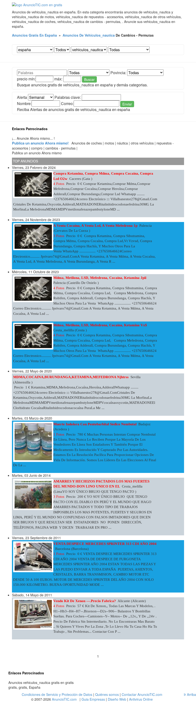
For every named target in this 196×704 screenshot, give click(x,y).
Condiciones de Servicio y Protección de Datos (57, 694)
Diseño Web (117, 699)
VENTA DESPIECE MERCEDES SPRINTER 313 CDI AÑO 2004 (105, 544)
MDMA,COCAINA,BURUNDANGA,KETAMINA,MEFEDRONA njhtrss (71, 377)
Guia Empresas (93, 699)
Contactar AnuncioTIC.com (142, 694)
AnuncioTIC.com (64, 699)
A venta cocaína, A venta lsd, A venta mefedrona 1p (95, 225)
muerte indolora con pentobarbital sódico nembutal (94, 424)
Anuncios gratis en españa (34, 35)
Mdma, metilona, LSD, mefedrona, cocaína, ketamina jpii (99, 278)
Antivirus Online (141, 699)
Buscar (89, 79)
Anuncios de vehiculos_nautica (89, 35)
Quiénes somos (107, 694)
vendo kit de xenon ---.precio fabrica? (84, 601)
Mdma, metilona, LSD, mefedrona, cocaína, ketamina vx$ (100, 325)
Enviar (127, 104)
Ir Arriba (190, 694)
